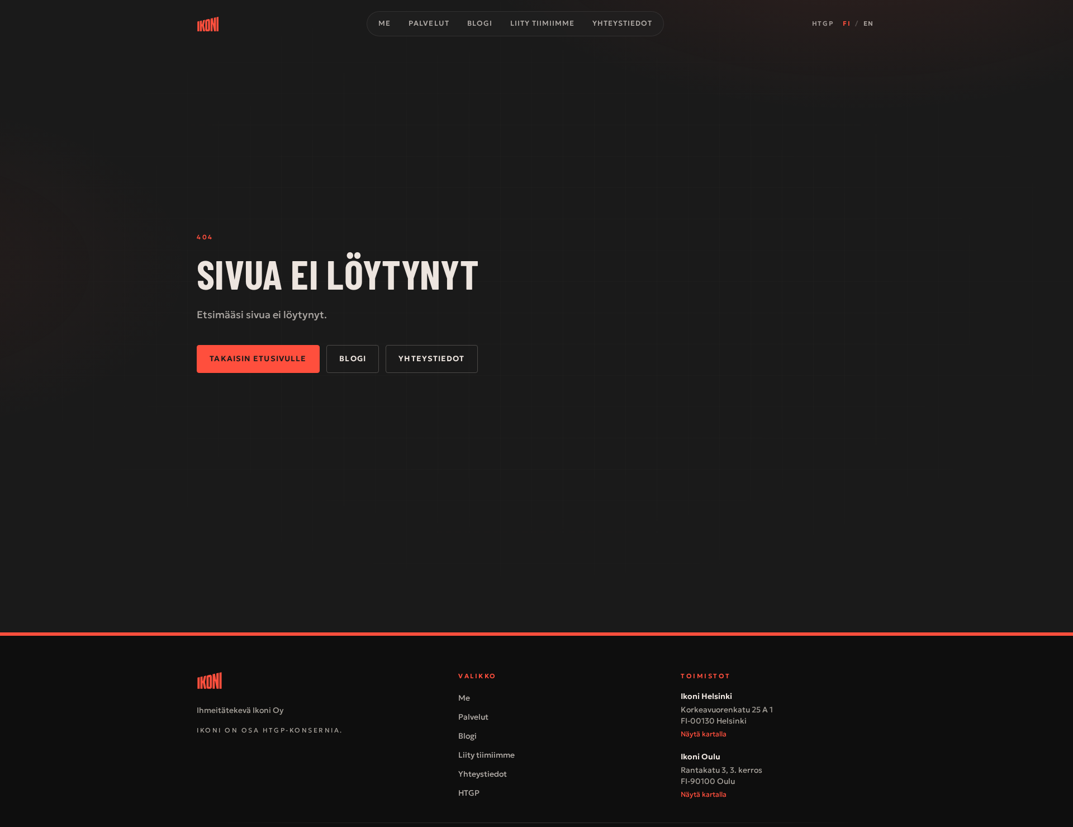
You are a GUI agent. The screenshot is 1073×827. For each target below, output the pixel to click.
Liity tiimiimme (542, 23)
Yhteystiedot (622, 23)
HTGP (823, 23)
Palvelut (429, 23)
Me (384, 23)
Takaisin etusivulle (258, 358)
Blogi (479, 23)
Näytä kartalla (704, 734)
